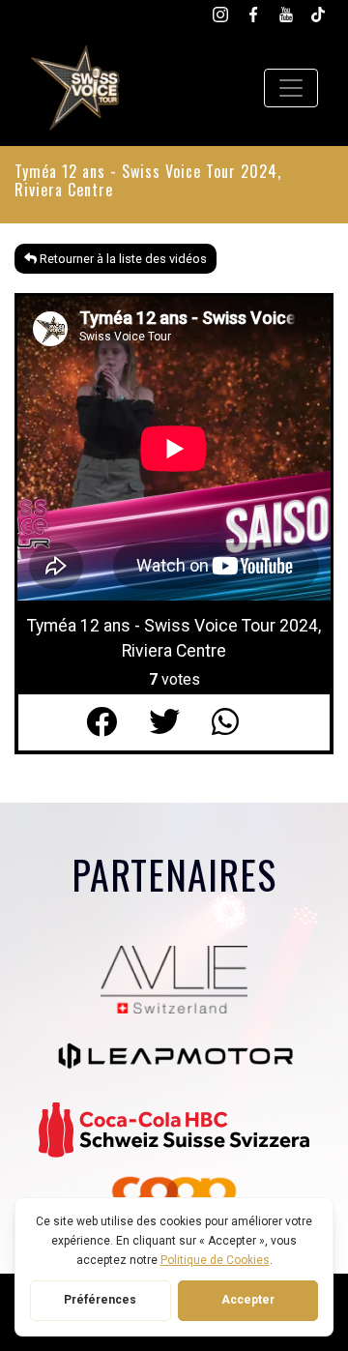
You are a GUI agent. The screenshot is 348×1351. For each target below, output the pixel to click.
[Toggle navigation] (291, 88)
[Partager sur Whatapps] (237, 722)
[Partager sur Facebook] (117, 722)
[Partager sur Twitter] (180, 722)
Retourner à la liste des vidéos (122, 258)
